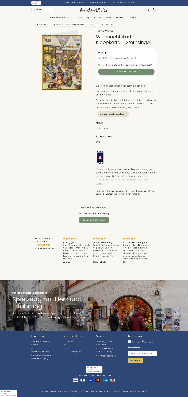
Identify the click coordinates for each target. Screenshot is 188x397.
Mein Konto (101, 345)
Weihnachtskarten (107, 24)
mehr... (99, 184)
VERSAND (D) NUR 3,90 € (75, 3)
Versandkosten (119, 58)
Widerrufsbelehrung (40, 352)
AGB (65, 345)
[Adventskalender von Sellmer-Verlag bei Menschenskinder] (100, 164)
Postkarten (41, 24)
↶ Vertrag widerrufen (106, 356)
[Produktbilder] (61, 60)
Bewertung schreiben (94, 219)
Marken (120, 17)
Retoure (34, 345)
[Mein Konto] (147, 9)
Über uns (134, 17)
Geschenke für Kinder (61, 17)
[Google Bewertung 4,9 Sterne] (8, 393)
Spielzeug (83, 17)
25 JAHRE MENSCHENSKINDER (123, 3)
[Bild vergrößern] (61, 60)
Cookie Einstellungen (105, 352)
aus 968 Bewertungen (44, 248)
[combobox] (43, 9)
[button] (60, 247)
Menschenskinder (103, 376)
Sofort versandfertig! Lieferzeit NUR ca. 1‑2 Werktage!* (126, 65)
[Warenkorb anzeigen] (155, 9)
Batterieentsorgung (39, 358)
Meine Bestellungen (104, 348)
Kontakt (67, 348)
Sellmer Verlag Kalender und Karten (80, 24)
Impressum (69, 341)
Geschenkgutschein (104, 341)
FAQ (33, 348)
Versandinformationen (41, 341)
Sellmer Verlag (104, 31)
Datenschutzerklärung (41, 355)
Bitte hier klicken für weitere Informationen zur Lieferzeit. (123, 391)
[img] (43, 245)
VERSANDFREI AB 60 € (99, 3)
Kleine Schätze (102, 17)
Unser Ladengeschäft (73, 352)
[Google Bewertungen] (36, 3)
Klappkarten (56, 24)
